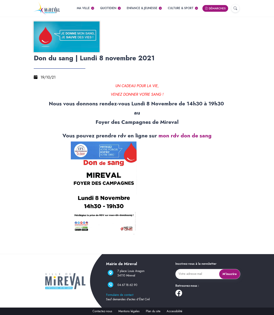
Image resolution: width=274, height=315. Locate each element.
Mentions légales (129, 311)
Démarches (217, 8)
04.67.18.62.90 (127, 285)
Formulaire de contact (119, 295)
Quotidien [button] (108, 8)
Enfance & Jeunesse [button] (142, 8)
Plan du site (153, 311)
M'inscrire (230, 274)
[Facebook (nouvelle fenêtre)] (178, 294)
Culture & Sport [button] (180, 8)
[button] (235, 8)
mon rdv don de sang (185, 135)
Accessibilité (174, 311)
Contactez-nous (102, 311)
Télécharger (68, 49)
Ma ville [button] (83, 8)
